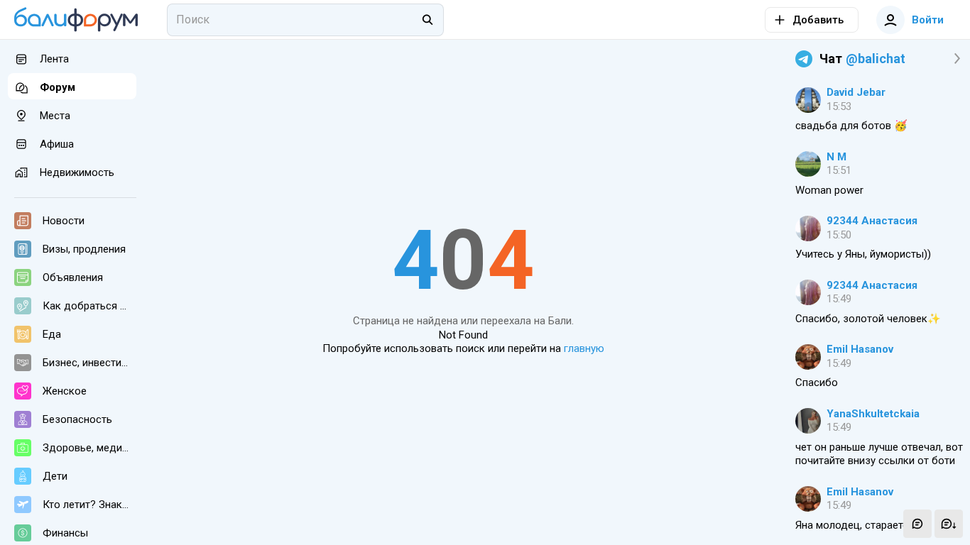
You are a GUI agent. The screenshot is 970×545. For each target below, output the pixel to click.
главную (584, 348)
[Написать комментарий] (917, 524)
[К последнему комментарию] (948, 524)
